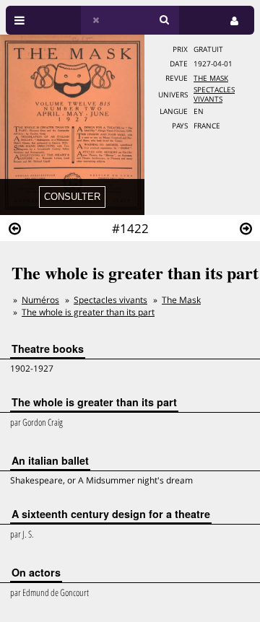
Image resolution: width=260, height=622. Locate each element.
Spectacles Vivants (214, 94)
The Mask (211, 78)
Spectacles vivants (110, 300)
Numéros (40, 300)
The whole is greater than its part (88, 312)
